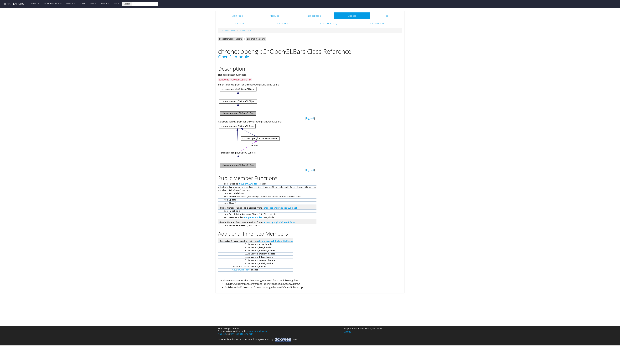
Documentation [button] (52, 3)
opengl (233, 31)
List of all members (256, 38)
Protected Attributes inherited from (256, 241)
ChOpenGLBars (245, 31)
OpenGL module (233, 56)
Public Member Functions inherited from (258, 207)
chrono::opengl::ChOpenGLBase (278, 222)
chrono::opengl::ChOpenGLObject (279, 207)
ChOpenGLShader (248, 183)
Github (347, 331)
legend (310, 118)
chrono (224, 31)
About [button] (104, 3)
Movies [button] (70, 3)
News (82, 3)
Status (117, 3)
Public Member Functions (230, 38)
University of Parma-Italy (241, 334)
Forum (93, 3)
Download (35, 3)
